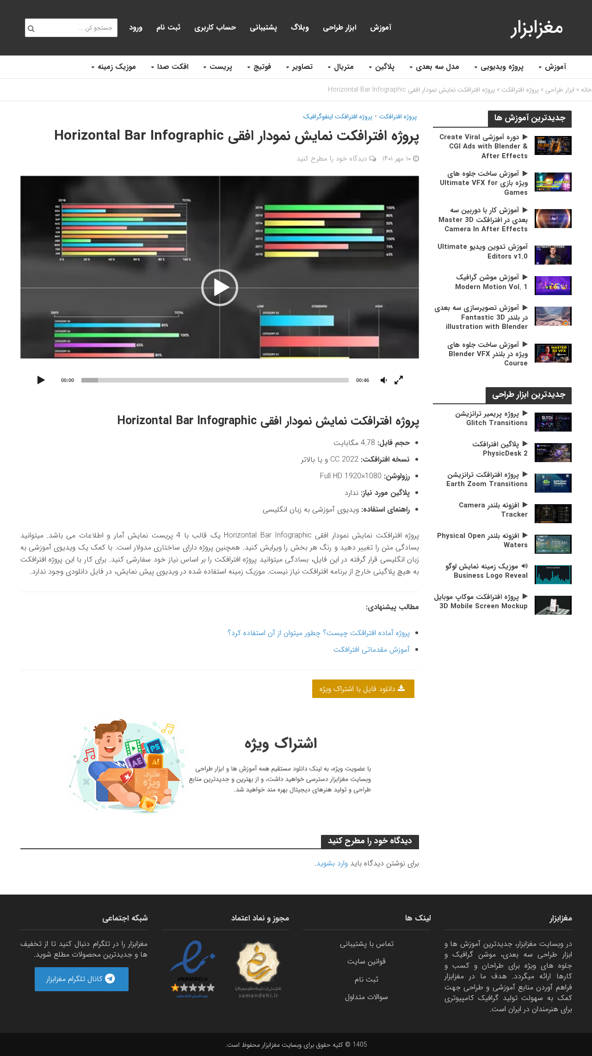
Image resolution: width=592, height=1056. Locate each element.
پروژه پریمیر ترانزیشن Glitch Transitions (491, 418)
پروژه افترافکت (520, 90)
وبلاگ (300, 27)
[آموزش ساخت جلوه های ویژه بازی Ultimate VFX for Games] (553, 181)
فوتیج (262, 67)
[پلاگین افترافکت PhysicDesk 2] (553, 452)
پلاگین (385, 67)
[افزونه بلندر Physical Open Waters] (553, 544)
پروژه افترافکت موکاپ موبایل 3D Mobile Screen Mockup (481, 602)
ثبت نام (168, 27)
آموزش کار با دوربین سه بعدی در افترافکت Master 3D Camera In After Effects (483, 220)
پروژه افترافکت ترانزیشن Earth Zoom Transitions (487, 479)
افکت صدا (172, 67)
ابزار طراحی (339, 27)
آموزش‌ (380, 27)
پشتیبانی (263, 27)
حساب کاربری (215, 27)
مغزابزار (537, 27)
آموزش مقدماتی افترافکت (371, 649)
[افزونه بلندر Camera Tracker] (553, 513)
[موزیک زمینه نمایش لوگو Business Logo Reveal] (553, 574)
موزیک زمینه (117, 67)
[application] (219, 288)
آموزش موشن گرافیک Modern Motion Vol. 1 (491, 282)
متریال (344, 67)
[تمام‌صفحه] (398, 380)
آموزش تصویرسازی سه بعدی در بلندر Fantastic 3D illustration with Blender (481, 317)
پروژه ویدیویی (502, 67)
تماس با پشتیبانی (367, 944)
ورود (135, 27)
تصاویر (302, 67)
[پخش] (41, 380)
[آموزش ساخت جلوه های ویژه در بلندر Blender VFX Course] (553, 352)
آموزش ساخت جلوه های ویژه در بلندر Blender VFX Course (487, 354)
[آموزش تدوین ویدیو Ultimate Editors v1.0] (553, 254)
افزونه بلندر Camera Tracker (493, 510)
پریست (221, 67)
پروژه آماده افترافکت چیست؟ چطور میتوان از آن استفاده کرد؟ (319, 633)
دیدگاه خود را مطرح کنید (331, 158)
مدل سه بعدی (437, 67)
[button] (219, 287)
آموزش (555, 67)
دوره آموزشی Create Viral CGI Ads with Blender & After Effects (483, 147)
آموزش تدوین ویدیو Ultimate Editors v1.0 (483, 251)
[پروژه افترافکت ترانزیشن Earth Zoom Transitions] (553, 482)
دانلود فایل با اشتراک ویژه (359, 689)
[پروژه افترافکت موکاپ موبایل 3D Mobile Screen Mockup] (553, 605)
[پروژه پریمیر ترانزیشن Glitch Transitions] (553, 421)
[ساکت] (383, 380)
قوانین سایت (366, 961)
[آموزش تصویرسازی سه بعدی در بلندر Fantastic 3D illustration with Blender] (553, 315)
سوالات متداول (366, 997)
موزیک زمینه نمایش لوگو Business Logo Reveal (486, 571)
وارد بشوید (332, 863)
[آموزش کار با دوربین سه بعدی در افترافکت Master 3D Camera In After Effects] (553, 218)
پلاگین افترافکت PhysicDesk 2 (500, 449)
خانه (586, 90)
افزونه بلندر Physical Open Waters (482, 540)
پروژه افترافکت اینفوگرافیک (337, 117)
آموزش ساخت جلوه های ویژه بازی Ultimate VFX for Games (484, 183)
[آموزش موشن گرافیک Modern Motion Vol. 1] (553, 285)
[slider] (215, 380)
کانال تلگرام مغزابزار (75, 979)
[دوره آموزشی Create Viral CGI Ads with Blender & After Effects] (553, 145)
